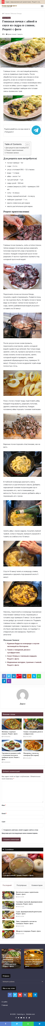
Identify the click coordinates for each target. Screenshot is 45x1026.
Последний (7, 885)
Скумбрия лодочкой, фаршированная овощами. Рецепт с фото (29, 903)
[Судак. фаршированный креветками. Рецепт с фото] (8, 915)
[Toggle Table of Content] (26, 144)
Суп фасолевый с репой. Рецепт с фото (18, 875)
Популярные (22, 885)
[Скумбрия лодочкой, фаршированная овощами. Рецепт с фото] (8, 905)
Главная (7, 13)
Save (20, 675)
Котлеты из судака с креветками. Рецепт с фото (27, 893)
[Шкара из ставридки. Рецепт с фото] (8, 934)
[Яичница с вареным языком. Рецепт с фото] (12, 724)
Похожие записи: (12, 153)
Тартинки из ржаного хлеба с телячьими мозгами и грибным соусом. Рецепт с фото (11, 756)
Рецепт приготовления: (14, 150)
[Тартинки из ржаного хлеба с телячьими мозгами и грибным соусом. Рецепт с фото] (12, 745)
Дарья (22, 703)
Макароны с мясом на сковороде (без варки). (31, 754)
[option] (22, 866)
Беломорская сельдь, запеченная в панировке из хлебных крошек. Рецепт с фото (11, 961)
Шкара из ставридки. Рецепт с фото (28, 931)
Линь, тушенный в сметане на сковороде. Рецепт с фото (26, 922)
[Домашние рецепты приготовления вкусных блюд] (9, 6)
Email (4, 813)
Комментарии (37, 885)
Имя (4, 805)
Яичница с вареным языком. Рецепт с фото (9, 733)
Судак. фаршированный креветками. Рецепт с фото (29, 913)
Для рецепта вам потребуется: (17, 148)
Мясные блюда (16, 13)
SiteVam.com (30, 1014)
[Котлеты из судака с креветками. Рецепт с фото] (8, 895)
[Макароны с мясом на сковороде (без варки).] (33, 745)
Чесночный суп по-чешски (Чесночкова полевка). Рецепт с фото (33, 962)
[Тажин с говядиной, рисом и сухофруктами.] (33, 724)
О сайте (4, 1002)
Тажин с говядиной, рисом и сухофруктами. (33, 733)
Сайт (3, 822)
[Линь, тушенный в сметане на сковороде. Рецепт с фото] (8, 924)
